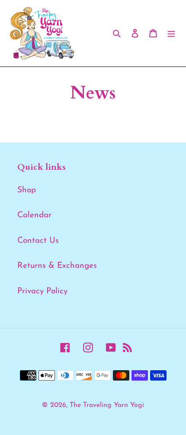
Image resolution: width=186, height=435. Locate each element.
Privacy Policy (42, 291)
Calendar (34, 215)
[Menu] (171, 33)
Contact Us (38, 241)
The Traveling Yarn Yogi (107, 405)
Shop (26, 190)
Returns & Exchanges (57, 266)
